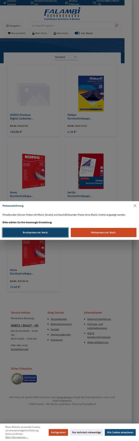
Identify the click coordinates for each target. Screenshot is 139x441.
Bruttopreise (35, 232)
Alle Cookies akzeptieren (120, 432)
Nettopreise (103, 232)
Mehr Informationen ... (16, 437)
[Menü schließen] (135, 205)
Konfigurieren (58, 432)
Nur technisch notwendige (86, 432)
